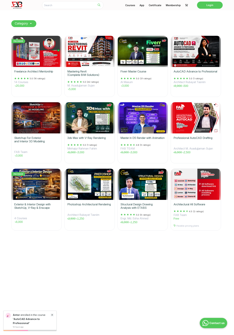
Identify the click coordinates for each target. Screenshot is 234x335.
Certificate (155, 5)
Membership (173, 5)
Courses (130, 5)
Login (209, 5)
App (142, 5)
